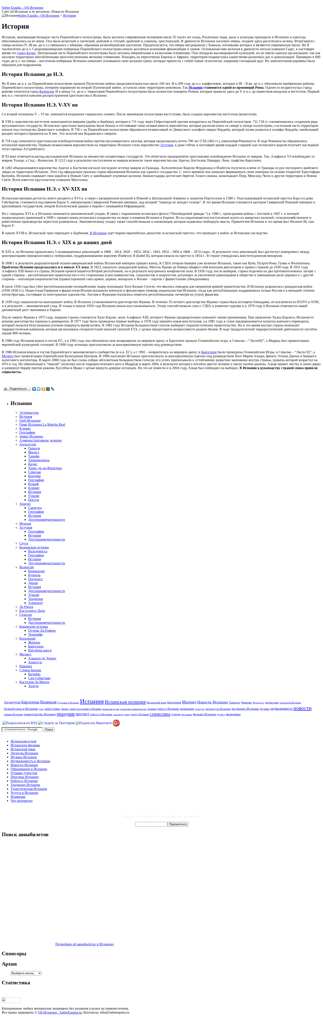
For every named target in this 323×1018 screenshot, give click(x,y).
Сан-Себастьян (39, 678)
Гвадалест (35, 579)
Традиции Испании (25, 785)
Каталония (27, 638)
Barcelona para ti (40, 650)
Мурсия (25, 523)
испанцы (152, 709)
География (27, 432)
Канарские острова (33, 626)
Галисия (25, 615)
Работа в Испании (24, 781)
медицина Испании (245, 709)
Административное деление (40, 440)
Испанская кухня (23, 741)
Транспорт (234, 702)
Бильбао (34, 674)
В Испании (98, 233)
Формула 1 (258, 702)
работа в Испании (101, 714)
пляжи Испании (13, 714)
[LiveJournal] (52, 389)
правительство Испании (40, 714)
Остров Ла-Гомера (42, 630)
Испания (196, 87)
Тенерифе (35, 634)
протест (82, 714)
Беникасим (36, 571)
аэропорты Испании (290, 702)
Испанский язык (156, 702)
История (69, 15)
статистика (160, 713)
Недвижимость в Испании (30, 761)
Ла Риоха (26, 607)
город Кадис (26, 53)
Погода (33, 500)
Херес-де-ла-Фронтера (45, 468)
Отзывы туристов (24, 773)
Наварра (25, 666)
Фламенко (246, 702)
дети (41, 709)
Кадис (32, 464)
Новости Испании (212, 702)
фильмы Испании (204, 714)
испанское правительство (133, 709)
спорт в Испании (140, 714)
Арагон (25, 504)
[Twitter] (38, 389)
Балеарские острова (34, 547)
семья (127, 714)
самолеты (118, 714)
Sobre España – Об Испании (22, 7)
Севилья (34, 472)
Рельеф (33, 484)
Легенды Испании (24, 753)
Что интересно (22, 801)
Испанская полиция (125, 702)
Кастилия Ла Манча (34, 682)
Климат (25, 428)
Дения (33, 583)
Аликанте (35, 603)
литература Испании (218, 709)
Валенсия (46, 91)
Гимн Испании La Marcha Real (42, 424)
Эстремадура (29, 412)
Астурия (166, 145)
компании (187, 709)
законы (65, 709)
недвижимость (281, 709)
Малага (33, 452)
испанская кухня (110, 709)
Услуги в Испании (24, 793)
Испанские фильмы (25, 745)
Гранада (34, 448)
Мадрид (8, 356)
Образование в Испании (29, 769)
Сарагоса (35, 508)
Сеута (23, 543)
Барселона (36, 646)
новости (302, 708)
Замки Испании (31, 436)
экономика (233, 714)
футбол (221, 714)
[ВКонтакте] (34, 389)
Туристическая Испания (29, 789)
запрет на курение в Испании (85, 709)
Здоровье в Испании (68, 702)
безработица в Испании (21, 709)
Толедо (33, 686)
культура (199, 709)
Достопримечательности (46, 519)
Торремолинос (39, 460)
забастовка (52, 709)
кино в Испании (168, 709)
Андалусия (27, 444)
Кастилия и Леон (32, 611)
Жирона (34, 642)
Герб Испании (30, 420)
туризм (176, 714)
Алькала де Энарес (42, 658)
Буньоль (34, 575)
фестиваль (186, 714)
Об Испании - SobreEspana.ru (60, 1012)
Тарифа (33, 456)
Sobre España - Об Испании (38, 15)
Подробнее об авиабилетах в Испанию (84, 944)
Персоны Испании (25, 777)
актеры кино (272, 702)
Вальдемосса (37, 551)
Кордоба (34, 476)
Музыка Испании (24, 757)
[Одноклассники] (43, 389)
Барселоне (209, 352)
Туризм (33, 496)
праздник (66, 713)
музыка (265, 709)
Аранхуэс (35, 662)
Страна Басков (30, 670)
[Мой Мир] (48, 389)
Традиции (35, 599)
